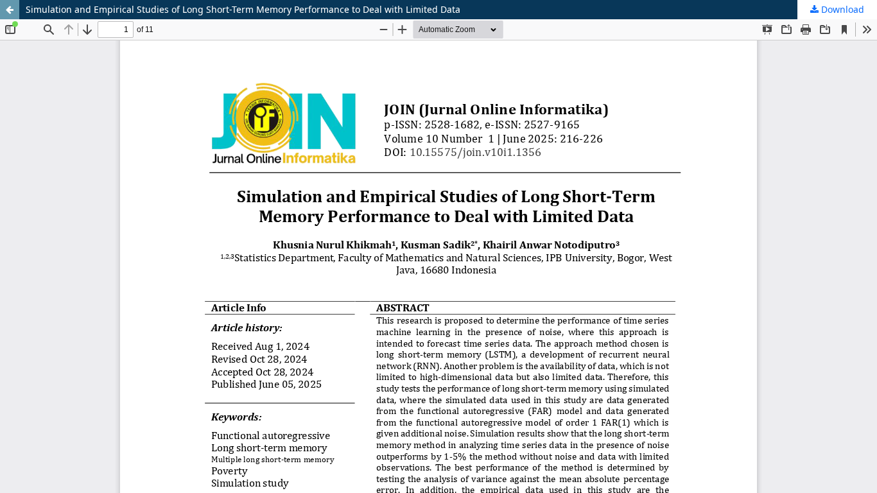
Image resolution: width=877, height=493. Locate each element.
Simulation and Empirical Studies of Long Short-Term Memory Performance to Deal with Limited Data (243, 9)
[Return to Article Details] (9, 9)
